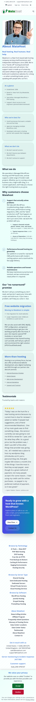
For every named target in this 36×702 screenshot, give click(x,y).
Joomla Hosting (18, 599)
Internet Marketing (13, 382)
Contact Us (12, 528)
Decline (18, 692)
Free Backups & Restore (18, 560)
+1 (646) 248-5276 (9, 2)
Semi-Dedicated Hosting (18, 581)
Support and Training (13, 385)
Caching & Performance (18, 562)
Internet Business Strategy (15, 373)
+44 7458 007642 (24, 648)
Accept (18, 686)
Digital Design (11, 376)
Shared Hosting (18, 578)
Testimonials (18, 630)
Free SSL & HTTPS (18, 557)
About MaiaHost (19, 633)
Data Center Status (18, 628)
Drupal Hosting (18, 601)
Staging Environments (19, 565)
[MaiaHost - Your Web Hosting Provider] (12, 11)
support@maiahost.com (24, 2)
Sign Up (17, 5)
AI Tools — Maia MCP (18, 549)
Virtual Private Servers (18, 586)
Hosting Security (19, 568)
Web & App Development (15, 379)
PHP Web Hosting (18, 552)
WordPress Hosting (19, 596)
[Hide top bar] (30, 5)
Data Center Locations (18, 625)
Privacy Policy (30, 699)
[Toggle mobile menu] (33, 11)
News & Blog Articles (18, 614)
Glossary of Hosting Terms (18, 622)
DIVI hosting (18, 554)
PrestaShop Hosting (18, 604)
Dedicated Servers (18, 583)
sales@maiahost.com (18, 650)
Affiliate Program (18, 617)
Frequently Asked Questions (18, 620)
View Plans (11, 522)
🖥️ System (8, 5)
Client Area (24, 5)
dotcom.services (11, 369)
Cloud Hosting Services (18, 589)
